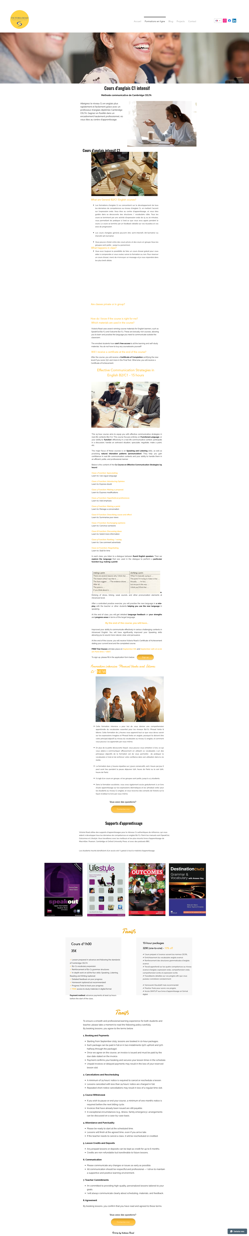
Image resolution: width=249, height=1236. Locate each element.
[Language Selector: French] (218, 20)
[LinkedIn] (234, 20)
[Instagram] (225, 20)
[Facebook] (229, 20)
